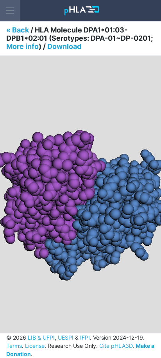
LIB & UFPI (41, 337)
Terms (14, 345)
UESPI (65, 337)
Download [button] (64, 46)
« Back (17, 30)
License (35, 345)
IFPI (85, 337)
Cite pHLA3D (115, 345)
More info (22, 46)
